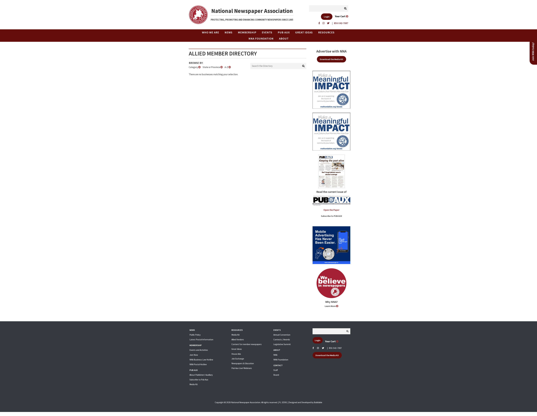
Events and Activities (198, 350)
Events (267, 32)
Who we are (210, 32)
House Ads (236, 354)
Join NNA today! (533, 51)
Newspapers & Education (242, 363)
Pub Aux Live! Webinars (241, 368)
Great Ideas (304, 32)
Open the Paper (331, 209)
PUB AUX (284, 32)
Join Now (193, 355)
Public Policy (195, 334)
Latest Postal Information (201, 339)
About (284, 38)
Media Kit (193, 384)
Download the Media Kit (331, 59)
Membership (247, 32)
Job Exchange (237, 358)
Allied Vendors (237, 339)
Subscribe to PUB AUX (331, 216)
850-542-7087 (335, 348)
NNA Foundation (261, 38)
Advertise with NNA (331, 51)
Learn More (330, 306)
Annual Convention (281, 334)
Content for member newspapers (246, 344)
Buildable (318, 402)
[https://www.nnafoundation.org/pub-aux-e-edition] (331, 171)
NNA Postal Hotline (198, 364)
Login (326, 16)
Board (276, 375)
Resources (326, 32)
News (228, 32)
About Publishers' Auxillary (201, 375)
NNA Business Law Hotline (201, 359)
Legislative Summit (282, 344)
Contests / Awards (281, 339)
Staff (275, 370)
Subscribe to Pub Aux (198, 379)
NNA (275, 355)
